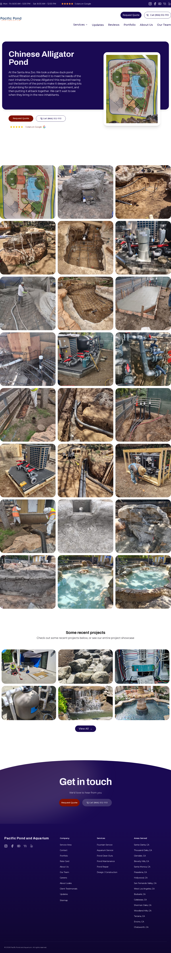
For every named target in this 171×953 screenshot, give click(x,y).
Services (79, 24)
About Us (146, 24)
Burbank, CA (139, 894)
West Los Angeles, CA (144, 889)
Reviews (113, 24)
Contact (63, 850)
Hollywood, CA (140, 878)
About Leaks (66, 883)
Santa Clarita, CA (141, 845)
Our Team (164, 24)
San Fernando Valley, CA (145, 883)
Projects (98, 25)
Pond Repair (102, 867)
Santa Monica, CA (142, 867)
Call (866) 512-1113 (159, 15)
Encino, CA (139, 921)
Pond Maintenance (106, 861)
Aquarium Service (105, 850)
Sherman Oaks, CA (142, 905)
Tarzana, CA (139, 916)
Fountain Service (104, 845)
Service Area (65, 845)
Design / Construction (107, 872)
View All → (85, 728)
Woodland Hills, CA (142, 910)
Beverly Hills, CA (141, 861)
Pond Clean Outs (105, 856)
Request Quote (131, 15)
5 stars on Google (34, 127)
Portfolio (130, 24)
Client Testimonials (68, 889)
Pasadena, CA (140, 872)
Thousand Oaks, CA (143, 850)
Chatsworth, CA (141, 927)
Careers (63, 878)
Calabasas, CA (140, 900)
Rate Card (64, 861)
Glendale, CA (140, 856)
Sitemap (64, 900)
